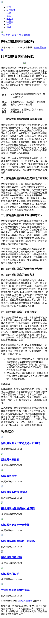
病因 (9, 27)
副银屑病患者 (9, 475)
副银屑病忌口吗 (10, 573)
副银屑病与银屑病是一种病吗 (18, 541)
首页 (9, 7)
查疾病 (10, 18)
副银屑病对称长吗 (11, 557)
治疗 (9, 24)
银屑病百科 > (25, 35)
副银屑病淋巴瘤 (10, 459)
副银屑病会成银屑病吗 (14, 492)
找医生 (10, 21)
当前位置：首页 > (10, 35)
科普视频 (11, 10)
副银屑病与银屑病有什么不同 (18, 508)
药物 (9, 13)
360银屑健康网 (24, 601)
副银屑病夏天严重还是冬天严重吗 (20, 443)
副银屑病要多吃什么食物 (15, 524)
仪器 (9, 16)
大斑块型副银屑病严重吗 (15, 590)
